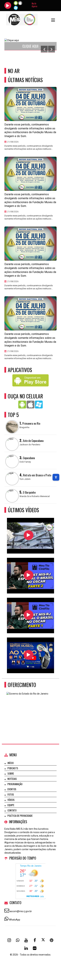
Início (10, 763)
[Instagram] (9, 940)
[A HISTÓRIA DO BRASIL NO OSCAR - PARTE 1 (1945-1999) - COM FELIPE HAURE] (28, 615)
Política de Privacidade (20, 815)
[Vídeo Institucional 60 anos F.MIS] (28, 535)
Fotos (10, 794)
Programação (14, 784)
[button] (53, 20)
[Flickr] (34, 948)
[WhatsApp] (17, 940)
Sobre (10, 773)
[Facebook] (34, 940)
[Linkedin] (26, 948)
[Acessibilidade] (56, 477)
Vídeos (11, 800)
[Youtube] (26, 940)
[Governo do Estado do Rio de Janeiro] (29, 708)
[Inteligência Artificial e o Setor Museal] (28, 655)
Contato (11, 810)
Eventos (11, 789)
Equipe (10, 805)
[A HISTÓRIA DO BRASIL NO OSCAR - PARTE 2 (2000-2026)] (28, 575)
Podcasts (12, 768)
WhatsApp (14, 919)
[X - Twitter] (43, 940)
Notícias (12, 779)
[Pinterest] (51, 940)
